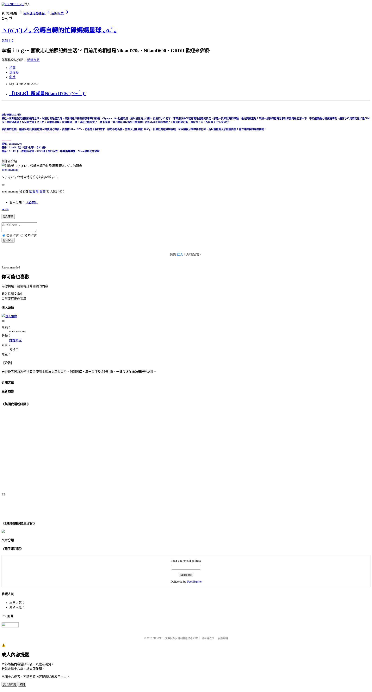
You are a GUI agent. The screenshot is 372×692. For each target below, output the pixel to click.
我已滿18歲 (9, 684)
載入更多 (8, 216)
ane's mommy (10, 169)
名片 (12, 77)
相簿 (12, 67)
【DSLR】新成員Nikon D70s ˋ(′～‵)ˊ (47, 93)
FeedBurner (194, 581)
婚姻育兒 (33, 60)
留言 (42, 191)
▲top (5, 209)
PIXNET (157, 638)
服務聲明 (223, 638)
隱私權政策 (208, 638)
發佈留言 (8, 240)
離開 (22, 684)
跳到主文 (8, 40)
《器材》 (32, 202)
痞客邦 (34, 191)
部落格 (14, 72)
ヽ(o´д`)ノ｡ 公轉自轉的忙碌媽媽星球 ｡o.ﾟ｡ (59, 30)
